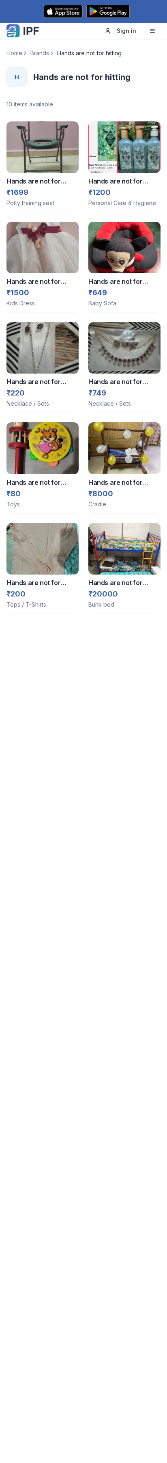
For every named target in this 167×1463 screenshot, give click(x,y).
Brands (39, 53)
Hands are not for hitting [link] (89, 53)
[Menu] (152, 30)
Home (14, 53)
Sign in (126, 30)
